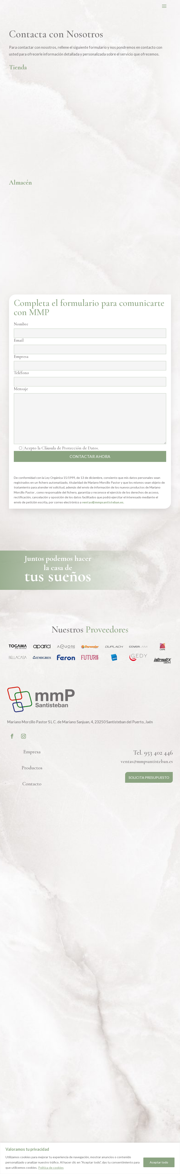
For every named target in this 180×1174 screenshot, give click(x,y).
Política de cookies (51, 1167)
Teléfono (21, 372)
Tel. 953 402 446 (153, 752)
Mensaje (21, 388)
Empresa (21, 356)
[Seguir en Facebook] (12, 736)
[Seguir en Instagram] (23, 736)
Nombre (21, 324)
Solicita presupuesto (149, 777)
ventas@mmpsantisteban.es (147, 761)
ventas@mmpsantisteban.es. (103, 502)
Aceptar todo (159, 1162)
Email (18, 340)
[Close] (175, 1146)
